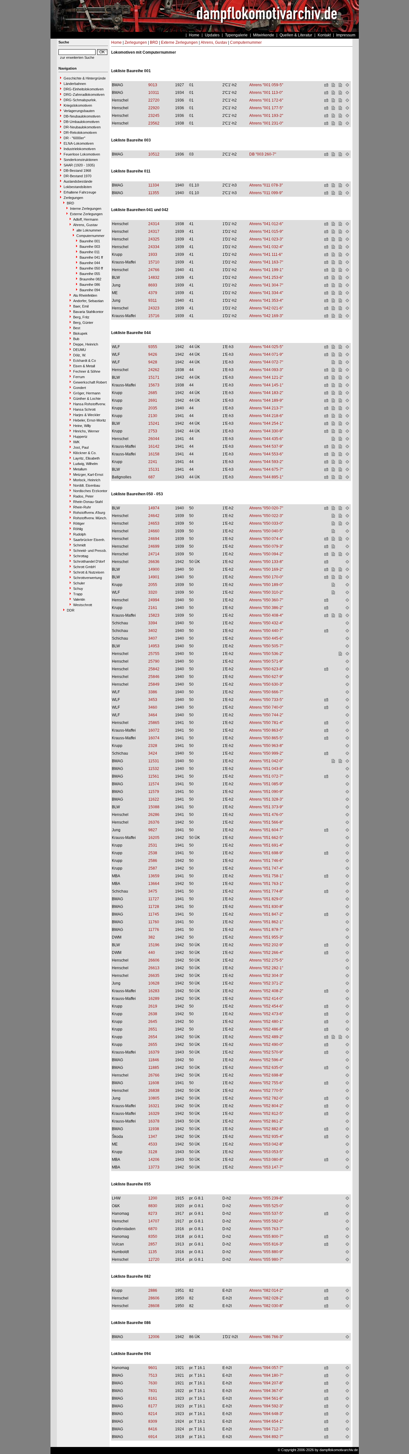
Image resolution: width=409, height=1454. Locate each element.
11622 (153, 799)
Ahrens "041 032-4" (266, 247)
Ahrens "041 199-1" (266, 270)
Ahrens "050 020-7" (266, 508)
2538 (152, 853)
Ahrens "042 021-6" (266, 308)
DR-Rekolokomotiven (80, 132)
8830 (152, 1206)
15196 (153, 945)
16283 (153, 991)
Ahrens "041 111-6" (265, 254)
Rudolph (79, 534)
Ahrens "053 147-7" (266, 1167)
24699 (153, 546)
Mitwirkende (263, 35)
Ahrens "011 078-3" (266, 185)
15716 (153, 316)
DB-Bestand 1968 (77, 170)
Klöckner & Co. (84, 453)
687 (151, 477)
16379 (153, 1052)
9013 (152, 85)
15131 (153, 469)
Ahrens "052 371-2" (266, 983)
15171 (153, 377)
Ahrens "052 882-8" (266, 1129)
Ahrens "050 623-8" (266, 669)
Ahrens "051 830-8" (266, 906)
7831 (152, 1391)
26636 (153, 562)
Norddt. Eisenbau (86, 485)
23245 (153, 115)
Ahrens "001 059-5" (266, 85)
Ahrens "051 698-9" (266, 853)
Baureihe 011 (90, 252)
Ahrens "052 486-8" (266, 1029)
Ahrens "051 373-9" (266, 807)
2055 (152, 584)
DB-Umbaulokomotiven (81, 122)
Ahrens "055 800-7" (266, 1236)
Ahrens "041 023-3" (266, 239)
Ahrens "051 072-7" (266, 776)
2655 (152, 1044)
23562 (153, 123)
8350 (152, 1236)
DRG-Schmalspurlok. (80, 100)
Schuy (78, 588)
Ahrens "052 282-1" (266, 968)
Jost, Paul (81, 447)
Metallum (80, 469)
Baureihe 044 (90, 263)
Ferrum (79, 377)
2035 (152, 408)
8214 (152, 1414)
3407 (152, 638)
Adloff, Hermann (85, 219)
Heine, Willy (82, 426)
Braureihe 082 (90, 279)
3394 (152, 623)
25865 (153, 722)
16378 (153, 1121)
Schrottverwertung (87, 578)
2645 (152, 1021)
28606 (153, 1298)
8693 (152, 285)
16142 (153, 446)
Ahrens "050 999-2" (266, 753)
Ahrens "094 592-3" (266, 1406)
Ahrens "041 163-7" (266, 262)
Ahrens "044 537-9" (266, 446)
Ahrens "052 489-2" (266, 1037)
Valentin (79, 599)
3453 (152, 699)
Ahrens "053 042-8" (266, 1144)
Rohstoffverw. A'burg (89, 512)
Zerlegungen (73, 198)
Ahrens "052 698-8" (266, 1075)
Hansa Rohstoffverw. (89, 404)
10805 (153, 1098)
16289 (153, 998)
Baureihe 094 (90, 290)
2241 (152, 462)
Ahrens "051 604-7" (266, 830)
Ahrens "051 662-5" (266, 837)
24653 (153, 523)
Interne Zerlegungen (85, 208)
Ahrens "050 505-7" (266, 646)
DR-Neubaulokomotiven (82, 127)
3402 (152, 630)
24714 (153, 554)
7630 (152, 1383)
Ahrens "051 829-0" (266, 899)
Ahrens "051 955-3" (266, 937)
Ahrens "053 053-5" (266, 1152)
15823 (153, 615)
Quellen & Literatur (296, 35)
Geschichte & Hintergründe (85, 78)
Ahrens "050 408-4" (266, 615)
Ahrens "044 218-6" (266, 416)
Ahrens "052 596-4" (266, 1060)
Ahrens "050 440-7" (266, 630)
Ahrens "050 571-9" (266, 661)
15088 (153, 807)
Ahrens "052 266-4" (266, 952)
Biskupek (80, 333)
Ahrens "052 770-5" (266, 1090)
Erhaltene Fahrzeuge (80, 192)
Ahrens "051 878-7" (266, 929)
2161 (152, 607)
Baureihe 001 (90, 241)
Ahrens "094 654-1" (266, 1421)
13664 (153, 883)
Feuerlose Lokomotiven (82, 154)
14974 (153, 508)
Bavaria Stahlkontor (88, 312)
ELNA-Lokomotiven (79, 143)
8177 (152, 1406)
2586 (152, 860)
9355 (152, 347)
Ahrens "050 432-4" (266, 623)
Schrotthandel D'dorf (89, 561)
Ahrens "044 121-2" (266, 377)
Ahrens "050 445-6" (266, 638)
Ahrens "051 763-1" (266, 883)
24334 (153, 247)
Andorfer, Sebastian (88, 301)
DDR (70, 610)
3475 (152, 891)
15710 (153, 262)
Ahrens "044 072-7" (266, 362)
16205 (153, 837)
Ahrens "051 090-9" (266, 791)
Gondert (79, 388)
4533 (152, 1144)
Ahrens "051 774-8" (266, 891)
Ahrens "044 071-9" (266, 354)
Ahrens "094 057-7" (266, 1368)
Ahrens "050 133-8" (266, 562)
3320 (152, 592)
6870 (152, 1229)
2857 (152, 1244)
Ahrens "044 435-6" (266, 439)
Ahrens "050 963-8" (266, 745)
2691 (152, 400)
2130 (152, 416)
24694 (153, 539)
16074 (153, 738)
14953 (153, 646)
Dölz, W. (79, 355)
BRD (70, 203)
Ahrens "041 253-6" (266, 277)
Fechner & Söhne (86, 371)
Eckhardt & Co (84, 360)
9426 (152, 354)
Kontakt (324, 35)
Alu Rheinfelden (85, 295)
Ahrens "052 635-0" (266, 1067)
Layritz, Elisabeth (86, 458)
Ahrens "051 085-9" (266, 784)
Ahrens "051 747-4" (266, 868)
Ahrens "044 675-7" (266, 469)
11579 (153, 791)
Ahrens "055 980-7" (266, 1259)
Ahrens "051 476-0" (266, 814)
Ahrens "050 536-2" (266, 653)
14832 (153, 277)
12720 (153, 1259)
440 (151, 952)
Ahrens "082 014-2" (266, 1290)
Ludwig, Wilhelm (85, 464)
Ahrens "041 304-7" (266, 285)
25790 (153, 661)
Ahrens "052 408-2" (266, 991)
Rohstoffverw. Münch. (90, 518)
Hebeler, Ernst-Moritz (89, 420)
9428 (152, 362)
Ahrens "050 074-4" (266, 539)
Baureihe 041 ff (91, 257)
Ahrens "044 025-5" (266, 347)
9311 (152, 300)
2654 (152, 1037)
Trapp (77, 594)
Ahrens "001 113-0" (266, 92)
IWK (76, 442)
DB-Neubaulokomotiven (82, 116)
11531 (153, 761)
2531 (152, 845)
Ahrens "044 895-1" (266, 477)
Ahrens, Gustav (85, 225)
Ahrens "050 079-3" (266, 546)
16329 (153, 1113)
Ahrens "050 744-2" (266, 715)
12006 (153, 1337)
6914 (152, 1437)
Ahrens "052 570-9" (266, 1052)
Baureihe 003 (90, 246)
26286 (153, 814)
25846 (153, 676)
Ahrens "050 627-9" (266, 676)
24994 (153, 600)
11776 (153, 929)
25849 (153, 684)
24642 (153, 516)
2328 (152, 745)
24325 (153, 239)
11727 (153, 899)
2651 (152, 1029)
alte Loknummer (88, 230)
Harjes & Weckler (86, 415)
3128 (152, 1152)
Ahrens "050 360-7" (266, 600)
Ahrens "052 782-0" (266, 1098)
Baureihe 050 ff (91, 268)
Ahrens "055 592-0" (266, 1221)
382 (151, 937)
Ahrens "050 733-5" (266, 699)
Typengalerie (236, 35)
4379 (152, 293)
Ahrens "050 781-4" (266, 722)
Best (76, 328)
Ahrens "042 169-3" (266, 316)
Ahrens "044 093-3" (266, 370)
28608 (153, 1306)
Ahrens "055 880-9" (266, 1252)
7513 (152, 1375)
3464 (152, 715)
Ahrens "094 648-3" (266, 1414)
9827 (152, 830)
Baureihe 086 (90, 284)
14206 (153, 1159)
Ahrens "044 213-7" (266, 408)
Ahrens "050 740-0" (266, 707)
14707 (153, 1221)
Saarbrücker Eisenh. (89, 540)
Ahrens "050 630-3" (266, 684)
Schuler (79, 583)
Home (194, 35)
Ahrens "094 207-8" (266, 1383)
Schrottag (80, 556)
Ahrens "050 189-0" (266, 584)
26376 (153, 822)
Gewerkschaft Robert (90, 382)
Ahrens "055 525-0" (266, 1206)
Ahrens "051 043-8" (266, 768)
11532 (153, 768)
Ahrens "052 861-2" (266, 1121)
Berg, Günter (83, 322)
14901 (153, 577)
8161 (152, 1398)
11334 (153, 185)
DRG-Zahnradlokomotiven (84, 94)
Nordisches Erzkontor (90, 491)
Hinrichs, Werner (86, 431)
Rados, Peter (83, 496)
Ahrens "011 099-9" (266, 193)
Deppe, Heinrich (85, 344)
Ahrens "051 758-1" (266, 876)
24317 (153, 231)
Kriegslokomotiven (78, 105)
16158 (153, 454)
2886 (152, 1290)
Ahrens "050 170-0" (266, 577)
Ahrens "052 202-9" (266, 945)
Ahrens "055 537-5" (266, 1213)
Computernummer (90, 236)
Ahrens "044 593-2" (266, 462)
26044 (153, 439)
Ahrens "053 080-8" (266, 1159)
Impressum (345, 35)
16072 (153, 730)
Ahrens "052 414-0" (266, 998)
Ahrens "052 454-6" (266, 1006)
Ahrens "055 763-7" (266, 1229)
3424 (152, 753)
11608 (153, 1083)
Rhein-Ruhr (82, 507)
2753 (152, 431)
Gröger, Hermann (86, 393)
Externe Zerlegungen (86, 214)
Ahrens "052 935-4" (266, 1136)
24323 (153, 308)
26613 (153, 968)
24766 (153, 270)
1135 (152, 1252)
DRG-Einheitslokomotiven (84, 89)
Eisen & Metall (84, 366)
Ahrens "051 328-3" (266, 799)
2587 (152, 868)
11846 (153, 1060)
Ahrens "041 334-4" (266, 293)
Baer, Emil (81, 306)
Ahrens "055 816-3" (266, 1244)
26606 (153, 960)
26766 (153, 1075)
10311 (153, 92)
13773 (153, 1167)
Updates (212, 35)
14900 (153, 569)
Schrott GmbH (84, 567)
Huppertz (80, 436)
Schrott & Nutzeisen (88, 572)
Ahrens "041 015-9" (266, 231)
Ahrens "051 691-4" (266, 845)
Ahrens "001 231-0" (266, 123)
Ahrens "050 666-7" (266, 692)
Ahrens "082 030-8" (266, 1306)
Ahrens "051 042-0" (266, 761)
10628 (153, 983)
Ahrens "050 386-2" (266, 607)
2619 (152, 1006)
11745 (153, 914)
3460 (152, 707)
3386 (152, 692)
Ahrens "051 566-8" (266, 822)
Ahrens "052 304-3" (266, 975)
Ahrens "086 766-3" (266, 1337)
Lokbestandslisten (78, 187)
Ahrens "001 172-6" (266, 100)
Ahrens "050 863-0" (266, 730)
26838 (153, 1090)
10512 (153, 154)
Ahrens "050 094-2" (266, 554)
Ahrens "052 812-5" (266, 1113)
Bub (76, 339)
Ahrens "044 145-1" (266, 385)
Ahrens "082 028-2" (266, 1298)
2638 (152, 1014)
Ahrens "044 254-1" (266, 423)
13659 (153, 876)
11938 (153, 1129)
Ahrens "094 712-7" (266, 1429)
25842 (153, 669)
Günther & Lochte (87, 398)
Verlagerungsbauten (79, 111)
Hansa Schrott (84, 409)
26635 (153, 975)
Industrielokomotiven (80, 149)
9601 (152, 1368)
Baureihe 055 (90, 274)
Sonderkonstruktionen (81, 160)
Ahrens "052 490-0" (266, 1044)
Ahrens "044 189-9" (266, 400)
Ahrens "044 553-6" (266, 454)
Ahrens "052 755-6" (266, 1083)
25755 (153, 653)
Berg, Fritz (81, 317)
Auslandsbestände (78, 181)
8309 (152, 1421)
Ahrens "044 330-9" (266, 431)
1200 (152, 1198)
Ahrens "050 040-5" (266, 531)
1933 (152, 254)
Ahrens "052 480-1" (266, 1021)
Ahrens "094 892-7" (266, 1437)
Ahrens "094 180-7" (266, 1375)
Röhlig (78, 529)
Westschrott (82, 605)
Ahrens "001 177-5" (266, 108)
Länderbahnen (75, 84)
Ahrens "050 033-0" (266, 523)
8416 (152, 1429)
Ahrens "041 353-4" (266, 300)
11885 (153, 1067)
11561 (153, 776)
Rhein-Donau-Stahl (88, 502)
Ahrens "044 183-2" (266, 393)
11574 (153, 784)
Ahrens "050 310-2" (266, 592)
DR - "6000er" (74, 138)
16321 (153, 1106)
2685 (152, 393)
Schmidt (79, 545)
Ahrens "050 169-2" (266, 569)
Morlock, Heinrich (86, 480)
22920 (153, 108)
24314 (153, 224)
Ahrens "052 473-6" (266, 1014)
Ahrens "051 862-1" (266, 922)
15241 (153, 423)
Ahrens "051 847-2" (266, 914)
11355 (153, 193)
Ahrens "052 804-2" (266, 1106)
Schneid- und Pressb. (90, 550)
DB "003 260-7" (262, 154)
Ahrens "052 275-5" (266, 960)
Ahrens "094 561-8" (266, 1398)
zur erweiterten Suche (77, 57)
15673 (153, 385)
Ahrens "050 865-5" (266, 738)
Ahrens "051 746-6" (266, 860)
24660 (153, 531)
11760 (153, 922)
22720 (153, 100)
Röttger (79, 523)
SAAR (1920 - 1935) (79, 165)
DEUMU (79, 350)
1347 (152, 1136)
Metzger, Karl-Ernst (88, 474)
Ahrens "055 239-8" (266, 1198)
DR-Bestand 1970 (77, 176)
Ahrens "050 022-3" (266, 516)
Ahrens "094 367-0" (266, 1391)
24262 (153, 370)
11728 (153, 906)
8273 (152, 1213)
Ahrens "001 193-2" (266, 115)
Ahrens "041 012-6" (266, 224)
